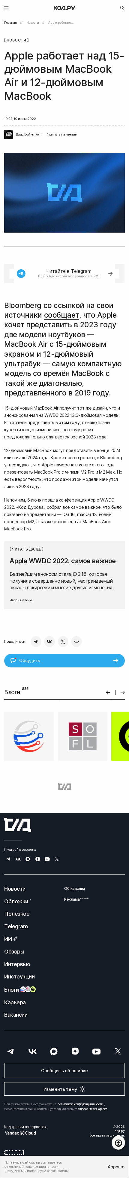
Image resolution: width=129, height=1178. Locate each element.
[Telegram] (36, 641)
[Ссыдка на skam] (14, 1152)
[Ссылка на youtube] (47, 859)
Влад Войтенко (27, 134)
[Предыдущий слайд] (108, 692)
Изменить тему (60, 1089)
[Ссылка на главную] (17, 825)
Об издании (74, 888)
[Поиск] (122, 8)
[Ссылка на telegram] (8, 859)
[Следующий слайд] (122, 692)
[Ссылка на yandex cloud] (25, 1133)
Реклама (74, 899)
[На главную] (65, 8)
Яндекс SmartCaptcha (92, 1109)
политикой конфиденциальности (80, 1104)
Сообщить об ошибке (64, 1070)
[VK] (49, 641)
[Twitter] (63, 641)
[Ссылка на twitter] (57, 859)
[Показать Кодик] (118, 1143)
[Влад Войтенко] (8, 134)
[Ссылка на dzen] (38, 859)
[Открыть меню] (6, 8)
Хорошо (115, 1166)
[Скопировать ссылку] (76, 641)
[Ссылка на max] (28, 859)
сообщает (61, 315)
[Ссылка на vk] (18, 859)
